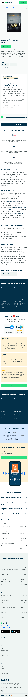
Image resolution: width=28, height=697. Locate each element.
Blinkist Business (4, 650)
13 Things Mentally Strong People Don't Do (9, 583)
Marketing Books (4, 617)
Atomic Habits (4, 564)
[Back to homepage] (8, 2)
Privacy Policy (13, 684)
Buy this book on (11, 124)
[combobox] (5, 691)
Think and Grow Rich (5, 586)
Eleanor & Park (4, 538)
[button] (14, 498)
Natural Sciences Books (6, 595)
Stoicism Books (4, 605)
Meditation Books (5, 600)
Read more (13, 111)
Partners (3, 671)
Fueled (2, 545)
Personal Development (8, 7)
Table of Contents (5, 67)
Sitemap (11, 683)
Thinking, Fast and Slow (6, 576)
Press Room (3, 676)
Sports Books (4, 610)
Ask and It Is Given (5, 528)
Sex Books (3, 612)
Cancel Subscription (5, 658)
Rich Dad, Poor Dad (5, 572)
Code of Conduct (5, 673)
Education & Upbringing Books (8, 607)
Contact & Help (4, 655)
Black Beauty (4, 531)
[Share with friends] (26, 8)
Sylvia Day (3, 42)
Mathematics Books (5, 602)
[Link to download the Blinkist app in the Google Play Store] (15, 631)
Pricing (2, 648)
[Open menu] (2, 2)
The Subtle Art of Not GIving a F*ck (8, 589)
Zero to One (3, 579)
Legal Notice (17, 683)
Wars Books (3, 615)
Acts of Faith (3, 523)
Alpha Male (5, 64)
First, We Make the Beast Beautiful (8, 543)
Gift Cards (3, 653)
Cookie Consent (20, 684)
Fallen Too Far (4, 541)
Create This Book (4, 536)
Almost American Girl (5, 526)
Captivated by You (5, 533)
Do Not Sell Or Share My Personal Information (11, 687)
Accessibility (3, 686)
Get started (23, 2)
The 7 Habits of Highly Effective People (9, 569)
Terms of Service (4, 684)
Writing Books (4, 597)
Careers (2, 668)
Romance (13, 64)
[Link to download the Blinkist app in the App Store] (5, 631)
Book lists (3, 640)
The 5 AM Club (4, 567)
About (2, 666)
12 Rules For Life (4, 574)
